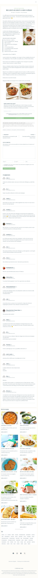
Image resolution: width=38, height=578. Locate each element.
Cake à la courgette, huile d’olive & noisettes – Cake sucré (9, 471)
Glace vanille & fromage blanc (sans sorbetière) (7, 448)
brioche (33, 534)
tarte (11, 543)
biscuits (16, 534)
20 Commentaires (24, 12)
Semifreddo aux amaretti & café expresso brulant (10, 136)
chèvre (16, 536)
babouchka (9, 277)
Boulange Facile (22, 534)
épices (29, 543)
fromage (31, 538)
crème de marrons (5, 538)
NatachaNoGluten (10, 286)
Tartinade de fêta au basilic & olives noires (28, 136)
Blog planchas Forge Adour (13, 310)
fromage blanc (4, 540)
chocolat (12, 536)
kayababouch (9, 267)
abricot (3, 534)
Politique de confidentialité (23, 561)
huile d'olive (31, 540)
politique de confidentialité (23, 114)
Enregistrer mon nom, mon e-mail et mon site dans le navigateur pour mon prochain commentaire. (19, 165)
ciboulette (20, 536)
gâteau (26, 540)
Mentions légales (12, 561)
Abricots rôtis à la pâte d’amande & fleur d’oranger (27, 471)
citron (25, 536)
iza (7, 189)
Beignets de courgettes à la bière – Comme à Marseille (8, 519)
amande (9, 534)
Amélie (8, 209)
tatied (7, 198)
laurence (8, 223)
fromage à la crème (11, 540)
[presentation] (9, 418)
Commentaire (6, 145)
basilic (4, 129)
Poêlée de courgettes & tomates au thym (25, 448)
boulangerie (28, 534)
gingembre (18, 540)
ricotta (8, 543)
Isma (7, 258)
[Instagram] (17, 553)
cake (2, 536)
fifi (7, 332)
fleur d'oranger (25, 538)
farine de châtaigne (20, 129)
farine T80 (17, 538)
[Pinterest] (21, 553)
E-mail (16, 161)
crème (33, 536)
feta (21, 538)
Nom (4, 161)
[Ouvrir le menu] (36, 2)
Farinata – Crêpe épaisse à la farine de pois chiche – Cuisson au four (28, 520)
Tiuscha (8, 344)
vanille (22, 543)
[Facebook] (13, 553)
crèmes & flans (12, 538)
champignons (7, 536)
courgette (14, 129)
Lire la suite (4, 455)
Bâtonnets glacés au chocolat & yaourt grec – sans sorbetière (28, 494)
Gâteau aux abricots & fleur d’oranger (6, 425)
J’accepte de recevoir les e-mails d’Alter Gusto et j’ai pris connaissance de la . (19, 114)
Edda (7, 319)
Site (26, 161)
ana (7, 247)
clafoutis (9, 129)
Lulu (7, 178)
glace (22, 540)
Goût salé (16, 8)
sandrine (8, 234)
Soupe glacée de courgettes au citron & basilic (7, 494)
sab (7, 299)
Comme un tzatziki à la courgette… (24, 425)
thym (14, 543)
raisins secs (4, 543)
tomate (18, 543)
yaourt (25, 543)
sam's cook (9, 354)
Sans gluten (21, 8)
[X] (24, 553)
